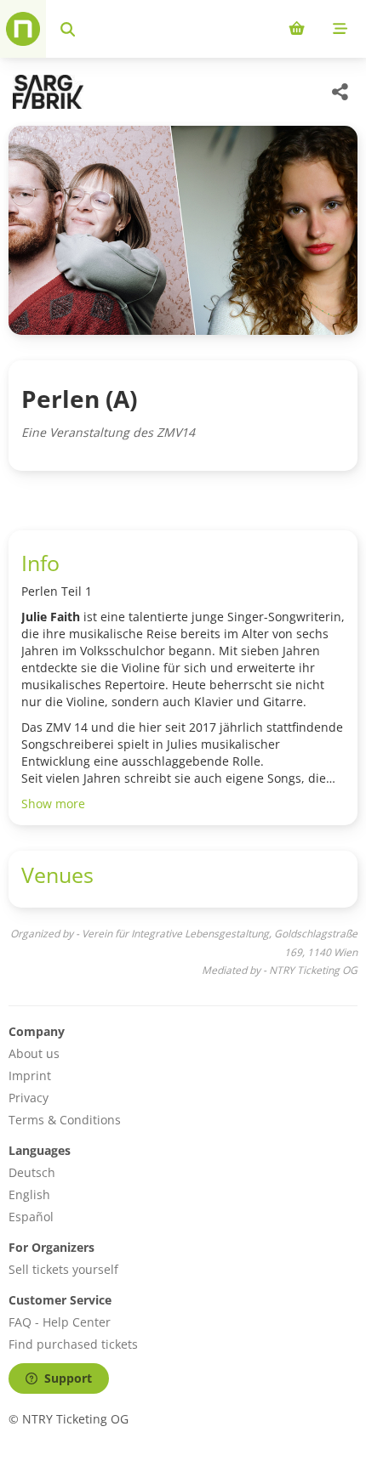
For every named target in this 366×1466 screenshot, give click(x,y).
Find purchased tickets (73, 1344)
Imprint (30, 1075)
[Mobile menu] (340, 29)
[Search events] (67, 29)
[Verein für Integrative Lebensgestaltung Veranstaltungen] (46, 92)
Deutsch (32, 1172)
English (29, 1194)
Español (31, 1216)
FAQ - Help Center (60, 1322)
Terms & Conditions (65, 1120)
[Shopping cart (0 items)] (296, 29)
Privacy (29, 1098)
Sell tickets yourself (63, 1269)
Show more (53, 803)
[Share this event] (340, 92)
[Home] (23, 29)
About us (34, 1053)
